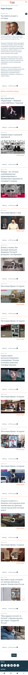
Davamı (14, 655)
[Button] (5, 86)
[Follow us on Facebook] (2, 665)
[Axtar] (24, 673)
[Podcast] (18, 665)
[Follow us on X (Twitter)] (8, 665)
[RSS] (14, 665)
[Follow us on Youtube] (11, 665)
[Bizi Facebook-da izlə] (4, 673)
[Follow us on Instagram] (5, 665)
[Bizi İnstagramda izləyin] (11, 673)
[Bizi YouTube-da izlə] (17, 673)
